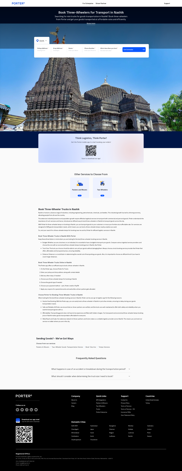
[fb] (17, 409)
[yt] (36, 409)
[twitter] (22, 409)
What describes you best (109, 48)
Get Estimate (128, 49)
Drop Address (58, 48)
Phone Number (89, 48)
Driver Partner (101, 3)
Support (167, 3)
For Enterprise (88, 3)
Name (71, 48)
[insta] (26, 409)
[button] (41, 40)
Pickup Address (42, 48)
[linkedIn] (31, 409)
